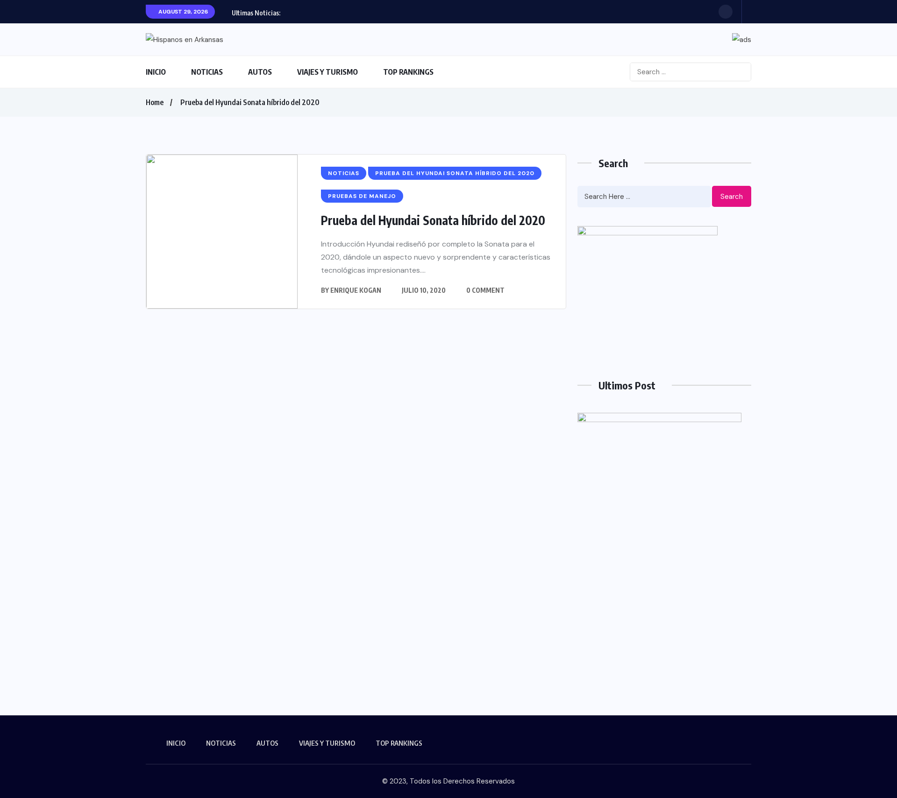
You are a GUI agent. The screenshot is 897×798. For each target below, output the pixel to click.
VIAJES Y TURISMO (327, 72)
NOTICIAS (207, 72)
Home (155, 102)
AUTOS (260, 72)
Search (731, 196)
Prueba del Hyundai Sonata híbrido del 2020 (250, 102)
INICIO (156, 72)
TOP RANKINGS (408, 72)
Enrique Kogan (355, 290)
